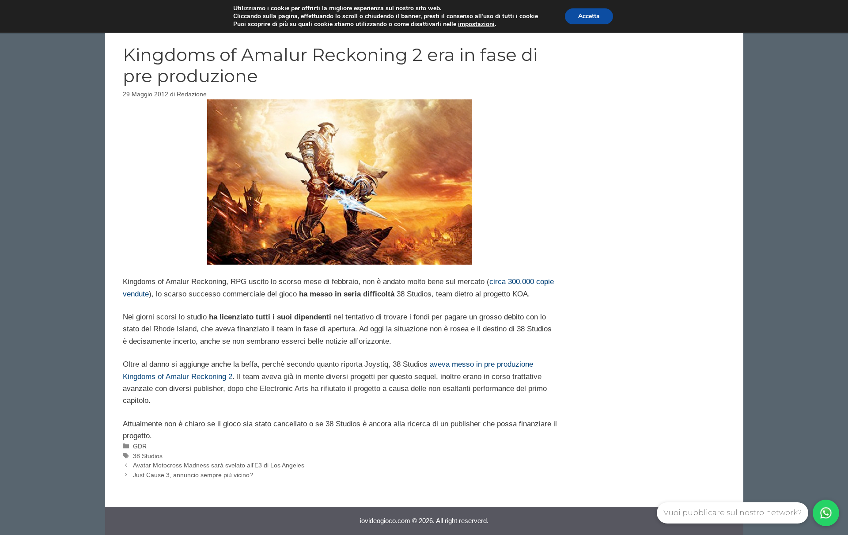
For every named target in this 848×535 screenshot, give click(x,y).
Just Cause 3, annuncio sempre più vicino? (193, 474)
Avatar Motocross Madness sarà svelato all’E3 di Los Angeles (218, 465)
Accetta (589, 16)
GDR (140, 446)
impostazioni (476, 24)
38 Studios (148, 455)
